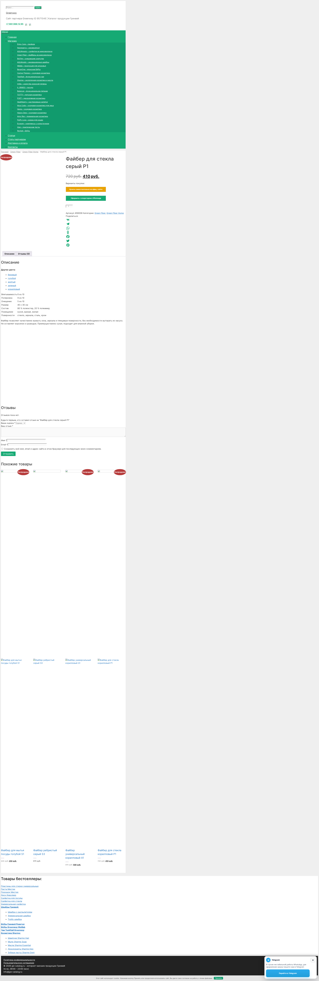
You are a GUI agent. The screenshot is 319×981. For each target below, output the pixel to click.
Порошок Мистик (9, 892)
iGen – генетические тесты (28, 127)
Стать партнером (17, 139)
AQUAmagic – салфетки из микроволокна (34, 51)
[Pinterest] (96, 245)
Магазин (12, 41)
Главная (12, 37)
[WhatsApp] (96, 228)
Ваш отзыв (7, 426)
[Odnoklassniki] (96, 232)
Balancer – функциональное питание (32, 91)
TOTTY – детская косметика (29, 95)
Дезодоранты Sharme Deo (20, 949)
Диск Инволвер (8, 895)
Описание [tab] (9, 254)
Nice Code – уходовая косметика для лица (35, 105)
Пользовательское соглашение (18, 963)
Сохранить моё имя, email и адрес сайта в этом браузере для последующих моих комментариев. (52, 449)
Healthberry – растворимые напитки (32, 102)
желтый (11, 282)
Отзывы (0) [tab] (24, 254)
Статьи (11, 135)
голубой (12, 278)
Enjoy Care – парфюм (26, 44)
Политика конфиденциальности (19, 960)
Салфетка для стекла (11, 901)
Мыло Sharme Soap (17, 941)
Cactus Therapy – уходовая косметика (33, 73)
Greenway (11, 13)
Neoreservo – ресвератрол (28, 48)
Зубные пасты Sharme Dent (21, 952)
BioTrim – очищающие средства (30, 59)
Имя (4, 440)
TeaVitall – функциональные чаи (30, 77)
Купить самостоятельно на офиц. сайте (85, 189)
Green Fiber (15, 152)
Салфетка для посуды (12, 898)
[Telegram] (96, 224)
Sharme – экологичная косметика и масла (35, 80)
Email (4, 444)
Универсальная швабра (19, 915)
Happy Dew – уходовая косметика (31, 113)
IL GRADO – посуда (25, 87)
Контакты (13, 147)
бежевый (12, 274)
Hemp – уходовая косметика (29, 109)
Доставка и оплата (18, 143)
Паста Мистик (8, 889)
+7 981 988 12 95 (14, 24)
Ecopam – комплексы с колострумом (33, 123)
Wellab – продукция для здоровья (31, 66)
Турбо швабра (15, 919)
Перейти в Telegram (288, 973)
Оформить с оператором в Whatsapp (86, 198)
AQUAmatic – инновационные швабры (33, 62)
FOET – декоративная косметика (31, 98)
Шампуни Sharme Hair (18, 938)
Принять (218, 978)
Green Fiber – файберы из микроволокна (34, 55)
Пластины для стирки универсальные (20, 886)
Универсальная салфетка (13, 904)
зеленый (12, 285)
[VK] (96, 220)
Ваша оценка (8, 423)
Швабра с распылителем (20, 912)
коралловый (14, 289)
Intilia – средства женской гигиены (32, 84)
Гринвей (4, 152)
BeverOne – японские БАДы (29, 69)
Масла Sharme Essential (19, 945)
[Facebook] (96, 236)
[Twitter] (96, 241)
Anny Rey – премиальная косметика (32, 116)
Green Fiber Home (30, 152)
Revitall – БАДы (23, 131)
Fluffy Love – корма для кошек (30, 120)
